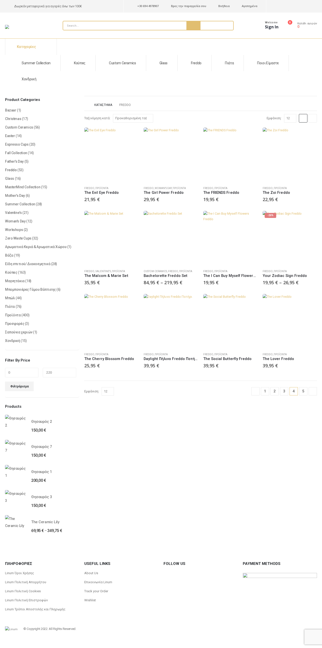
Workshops (14, 230)
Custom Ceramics (122, 63)
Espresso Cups (17, 144)
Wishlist (90, 600)
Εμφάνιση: (274, 118)
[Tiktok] (305, 6)
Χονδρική (29, 79)
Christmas (13, 119)
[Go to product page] (111, 155)
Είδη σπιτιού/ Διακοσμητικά (27, 264)
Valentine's (103, 271)
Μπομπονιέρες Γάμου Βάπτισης (30, 289)
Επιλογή (189, 219)
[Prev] (255, 391)
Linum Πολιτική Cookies (23, 591)
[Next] (313, 391)
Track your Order (96, 591)
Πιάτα (229, 63)
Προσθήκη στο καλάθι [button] (130, 135)
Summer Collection (36, 63)
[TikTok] (176, 573)
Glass (163, 63)
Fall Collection (16, 153)
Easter (10, 136)
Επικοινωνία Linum (98, 582)
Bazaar (10, 110)
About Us (91, 573)
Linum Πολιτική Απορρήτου (25, 582)
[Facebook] (314, 6)
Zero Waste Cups (18, 238)
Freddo (196, 63)
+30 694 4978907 (148, 6)
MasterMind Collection (22, 187)
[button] (303, 118)
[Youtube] (286, 6)
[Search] (193, 25)
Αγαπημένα (249, 6)
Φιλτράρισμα (19, 386)
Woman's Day (163, 188)
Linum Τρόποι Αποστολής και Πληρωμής (35, 609)
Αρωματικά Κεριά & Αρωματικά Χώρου (35, 247)
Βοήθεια (224, 6)
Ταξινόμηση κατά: (97, 118)
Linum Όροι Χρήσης (19, 573)
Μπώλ (10, 298)
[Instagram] (295, 6)
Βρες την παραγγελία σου (188, 6)
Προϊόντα (101, 188)
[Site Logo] (17, 27)
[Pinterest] (276, 6)
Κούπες (80, 63)
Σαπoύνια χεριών (18, 332)
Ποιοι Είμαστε (267, 63)
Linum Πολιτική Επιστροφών (26, 600)
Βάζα (9, 255)
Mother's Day (15, 196)
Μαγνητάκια (15, 281)
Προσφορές (14, 324)
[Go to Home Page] (85, 105)
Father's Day (14, 161)
